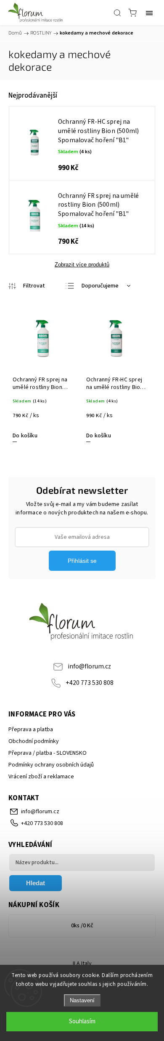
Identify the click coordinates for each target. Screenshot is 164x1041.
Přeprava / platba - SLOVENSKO (47, 753)
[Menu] (149, 12)
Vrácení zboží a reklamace (41, 776)
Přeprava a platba (30, 729)
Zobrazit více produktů (82, 264)
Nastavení (82, 1000)
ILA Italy (82, 963)
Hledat (35, 883)
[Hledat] (117, 12)
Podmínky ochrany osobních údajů (51, 765)
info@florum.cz (89, 666)
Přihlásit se (82, 560)
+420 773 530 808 (90, 682)
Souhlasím (82, 1021)
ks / (82, 925)
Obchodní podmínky (33, 741)
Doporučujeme (100, 286)
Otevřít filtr (26, 285)
